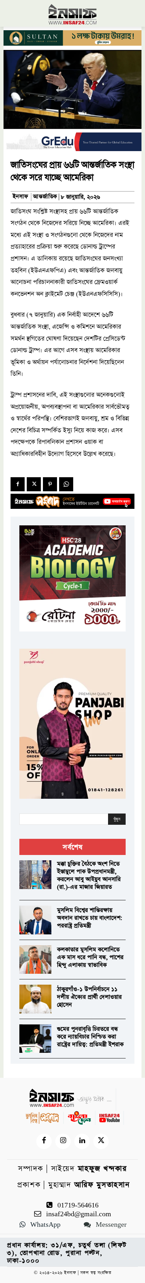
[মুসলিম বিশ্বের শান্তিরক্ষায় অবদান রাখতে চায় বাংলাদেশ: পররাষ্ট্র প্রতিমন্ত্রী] (35, 920)
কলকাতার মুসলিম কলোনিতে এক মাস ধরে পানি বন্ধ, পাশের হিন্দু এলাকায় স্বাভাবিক (90, 957)
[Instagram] (63, 1141)
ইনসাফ (20, 197)
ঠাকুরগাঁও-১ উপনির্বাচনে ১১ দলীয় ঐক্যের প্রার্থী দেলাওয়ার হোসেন (89, 997)
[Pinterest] (50, 484)
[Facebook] (18, 484)
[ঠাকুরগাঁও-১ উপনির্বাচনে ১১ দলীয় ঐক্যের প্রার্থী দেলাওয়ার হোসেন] (35, 999)
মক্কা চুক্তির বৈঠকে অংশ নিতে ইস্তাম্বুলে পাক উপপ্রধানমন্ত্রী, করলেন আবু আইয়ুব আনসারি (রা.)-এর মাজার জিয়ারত (89, 875)
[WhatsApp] (66, 484)
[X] (34, 484)
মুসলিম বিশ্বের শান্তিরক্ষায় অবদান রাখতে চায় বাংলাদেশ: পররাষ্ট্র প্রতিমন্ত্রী (89, 918)
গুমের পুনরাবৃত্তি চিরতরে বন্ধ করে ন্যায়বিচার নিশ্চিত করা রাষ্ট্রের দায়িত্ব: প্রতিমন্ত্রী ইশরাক (90, 1037)
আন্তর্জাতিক (45, 197)
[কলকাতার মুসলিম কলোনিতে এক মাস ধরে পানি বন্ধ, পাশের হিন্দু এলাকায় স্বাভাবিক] (35, 959)
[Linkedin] (82, 1141)
